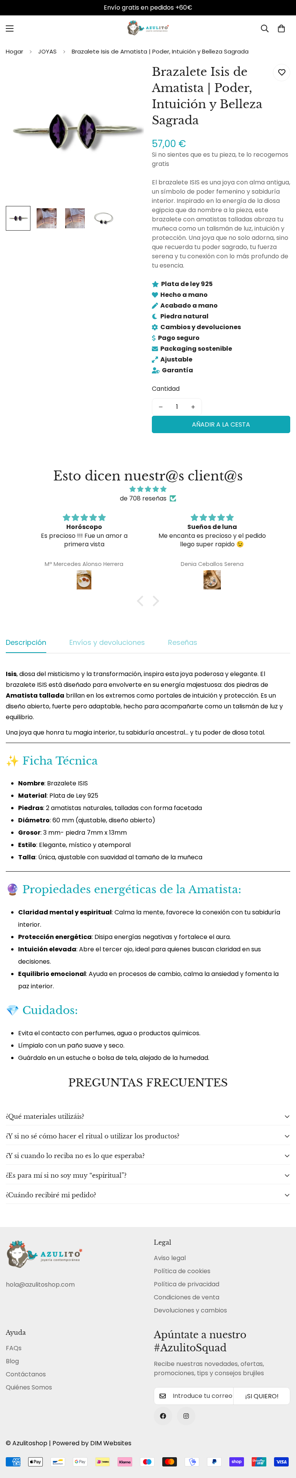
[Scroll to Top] (281, 1436)
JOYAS (47, 51)
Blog (12, 1361)
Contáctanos (26, 1374)
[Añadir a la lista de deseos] (281, 72)
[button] (281, 28)
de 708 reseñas (143, 498)
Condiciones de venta (186, 1297)
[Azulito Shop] (148, 28)
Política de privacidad (186, 1284)
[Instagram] (186, 1416)
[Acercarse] (127, 78)
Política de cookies (182, 1271)
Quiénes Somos (29, 1387)
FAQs (14, 1348)
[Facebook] (163, 1416)
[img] (148, 489)
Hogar (14, 51)
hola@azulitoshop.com (40, 1284)
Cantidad (166, 388)
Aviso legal (170, 1258)
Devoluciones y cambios (190, 1310)
